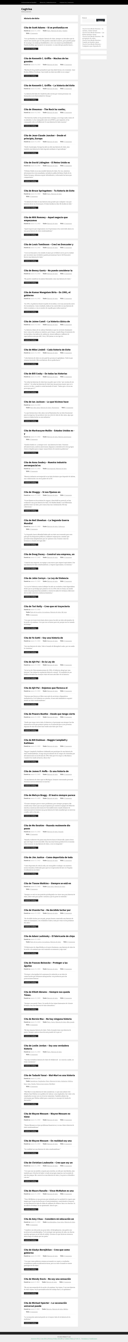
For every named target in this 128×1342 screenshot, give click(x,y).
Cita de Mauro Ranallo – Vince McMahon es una (49, 1190)
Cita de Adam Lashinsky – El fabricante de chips (49, 936)
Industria (64, 1081)
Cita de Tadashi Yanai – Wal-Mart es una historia (49, 1075)
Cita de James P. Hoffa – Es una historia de (46, 771)
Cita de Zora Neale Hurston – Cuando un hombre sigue (92, 41)
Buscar (84, 18)
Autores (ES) (35, 1339)
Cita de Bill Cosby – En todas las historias (45, 373)
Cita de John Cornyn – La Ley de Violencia (46, 578)
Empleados (41, 1081)
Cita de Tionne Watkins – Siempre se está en (47, 883)
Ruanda (60, 832)
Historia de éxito (56, 31)
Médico (66, 1309)
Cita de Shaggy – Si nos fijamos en (42, 492)
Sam (29, 1084)
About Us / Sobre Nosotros (48, 2)
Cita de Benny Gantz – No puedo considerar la (48, 270)
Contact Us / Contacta (66, 2)
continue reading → (31, 49)
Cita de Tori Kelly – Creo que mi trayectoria (47, 606)
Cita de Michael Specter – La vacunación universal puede (45, 1304)
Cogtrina (26, 9)
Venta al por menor (42, 1084)
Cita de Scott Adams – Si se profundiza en (46, 27)
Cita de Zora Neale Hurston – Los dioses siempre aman (93, 33)
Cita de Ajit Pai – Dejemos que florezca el (45, 687)
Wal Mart (52, 1084)
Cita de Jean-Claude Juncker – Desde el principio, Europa (45, 137)
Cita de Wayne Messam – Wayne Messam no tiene (47, 1115)
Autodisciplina (51, 1222)
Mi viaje (64, 612)
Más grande (70, 1022)
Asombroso (34, 1081)
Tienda (33, 1084)
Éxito (48, 31)
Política (70, 1081)
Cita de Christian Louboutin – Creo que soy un (48, 1162)
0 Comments (34, 33)
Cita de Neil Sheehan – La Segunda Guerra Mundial (46, 522)
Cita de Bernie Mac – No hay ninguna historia (48, 1018)
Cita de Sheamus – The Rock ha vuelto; (44, 109)
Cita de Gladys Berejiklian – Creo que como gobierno (47, 1251)
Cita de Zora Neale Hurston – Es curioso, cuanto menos (92, 30)
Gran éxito (50, 886)
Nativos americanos (64, 437)
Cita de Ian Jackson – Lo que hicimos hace (46, 401)
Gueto (53, 1022)
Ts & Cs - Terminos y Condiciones (86, 1339)
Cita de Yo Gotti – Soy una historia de (43, 637)
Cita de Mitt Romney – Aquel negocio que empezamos (46, 219)
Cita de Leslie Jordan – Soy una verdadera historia (46, 1047)
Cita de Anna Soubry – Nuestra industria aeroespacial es (45, 464)
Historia (49, 1309)
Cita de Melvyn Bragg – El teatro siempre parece (49, 795)
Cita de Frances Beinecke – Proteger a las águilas (46, 964)
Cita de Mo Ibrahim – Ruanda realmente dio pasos (47, 827)
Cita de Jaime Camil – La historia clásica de (47, 321)
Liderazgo (61, 526)
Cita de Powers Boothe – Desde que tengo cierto (49, 713)
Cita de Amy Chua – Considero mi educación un (49, 1218)
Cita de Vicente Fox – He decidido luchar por (47, 910)
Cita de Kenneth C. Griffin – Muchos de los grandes (46, 60)
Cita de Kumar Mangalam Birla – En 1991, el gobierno (47, 294)
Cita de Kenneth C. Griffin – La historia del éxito (49, 85)
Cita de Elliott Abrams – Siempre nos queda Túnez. (47, 993)
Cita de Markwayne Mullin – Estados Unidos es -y (49, 432)
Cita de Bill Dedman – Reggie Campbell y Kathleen (45, 741)
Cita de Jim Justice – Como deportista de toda (48, 857)
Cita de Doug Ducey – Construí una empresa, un (49, 554)
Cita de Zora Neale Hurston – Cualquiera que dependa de (92, 45)
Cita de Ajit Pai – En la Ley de (39, 661)
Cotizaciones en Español (28, 2)
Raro (25, 1084)
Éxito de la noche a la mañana (40, 612)
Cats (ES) (43, 1339)
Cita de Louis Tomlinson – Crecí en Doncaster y (48, 244)
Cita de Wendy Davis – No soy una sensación (47, 1278)
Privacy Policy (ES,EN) (55, 1339)
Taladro (64, 31)
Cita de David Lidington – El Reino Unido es (47, 162)
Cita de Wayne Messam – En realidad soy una (48, 1140)
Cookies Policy (69, 1339)
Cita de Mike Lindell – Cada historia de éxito (47, 349)
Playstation (55, 408)
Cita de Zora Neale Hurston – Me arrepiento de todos (93, 37)
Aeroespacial (51, 469)
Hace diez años (35, 408)
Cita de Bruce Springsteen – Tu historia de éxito (49, 190)
